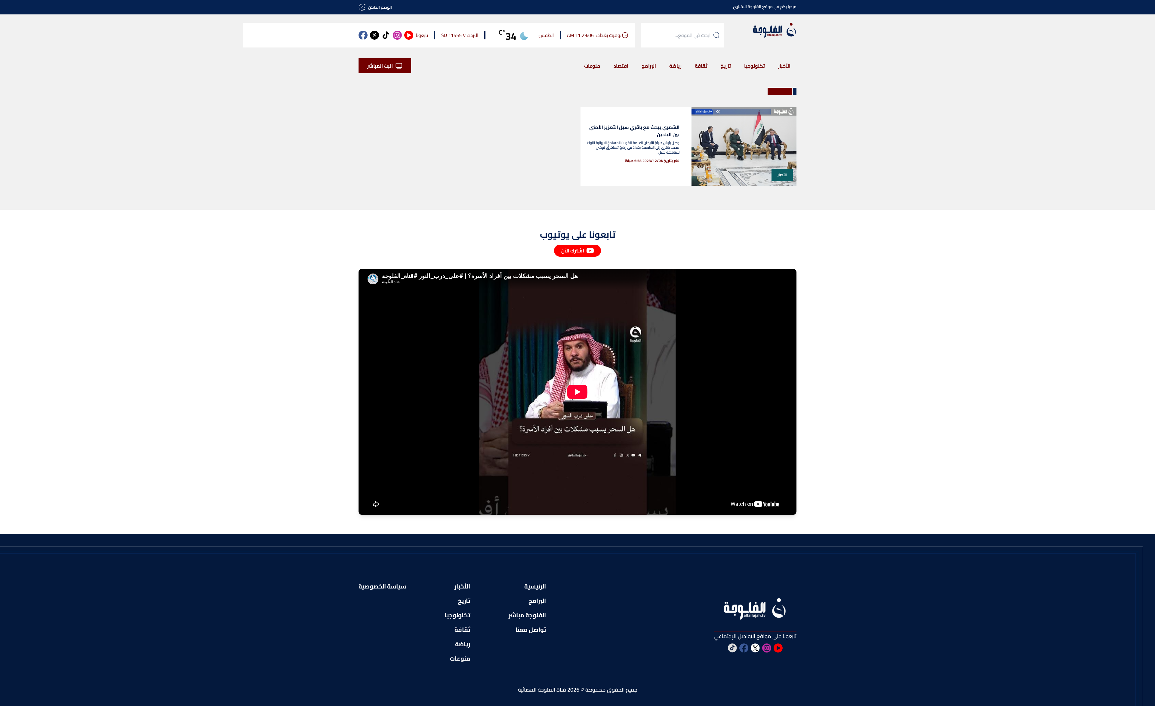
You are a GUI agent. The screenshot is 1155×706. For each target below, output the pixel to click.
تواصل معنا (531, 629)
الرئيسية (535, 586)
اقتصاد (621, 65)
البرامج (649, 65)
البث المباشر (380, 65)
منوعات (592, 65)
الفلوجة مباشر (527, 615)
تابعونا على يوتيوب (577, 234)
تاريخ (726, 65)
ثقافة (701, 65)
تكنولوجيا (754, 65)
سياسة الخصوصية (382, 586)
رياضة (675, 65)
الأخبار (784, 65)
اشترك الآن (572, 250)
